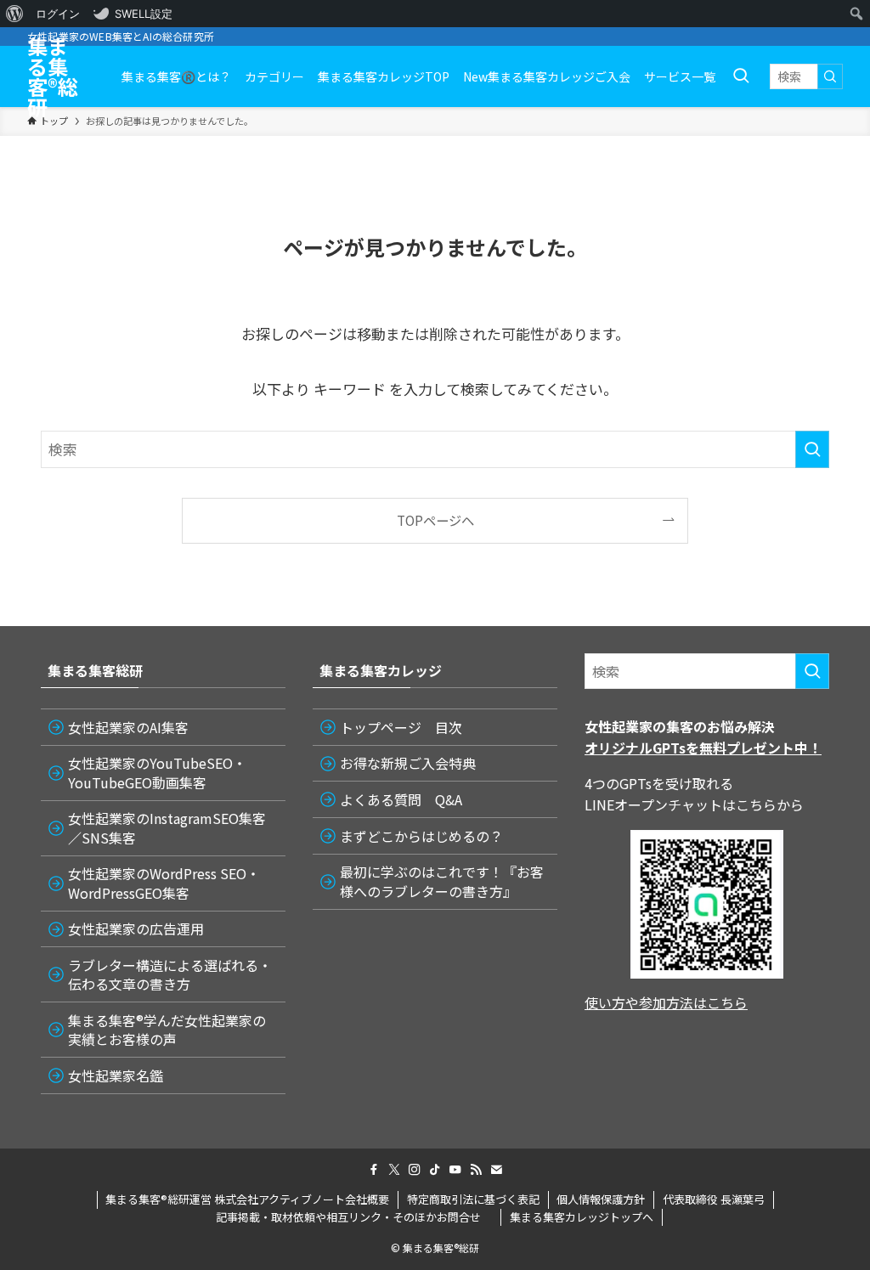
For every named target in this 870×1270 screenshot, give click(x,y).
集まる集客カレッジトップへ (581, 1217)
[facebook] (373, 1169)
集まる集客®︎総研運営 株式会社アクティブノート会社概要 (247, 1199)
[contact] (496, 1169)
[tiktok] (435, 1169)
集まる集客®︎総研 (52, 76)
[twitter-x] (394, 1169)
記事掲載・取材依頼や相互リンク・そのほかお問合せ (354, 1217)
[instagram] (414, 1169)
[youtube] (455, 1169)
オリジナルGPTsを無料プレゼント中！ (703, 747)
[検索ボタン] (741, 76)
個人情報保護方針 (600, 1199)
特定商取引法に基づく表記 (473, 1199)
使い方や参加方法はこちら (666, 1002)
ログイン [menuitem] (58, 13)
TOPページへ (435, 520)
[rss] (475, 1169)
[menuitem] (15, 13)
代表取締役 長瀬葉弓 (714, 1199)
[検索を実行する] (830, 76)
